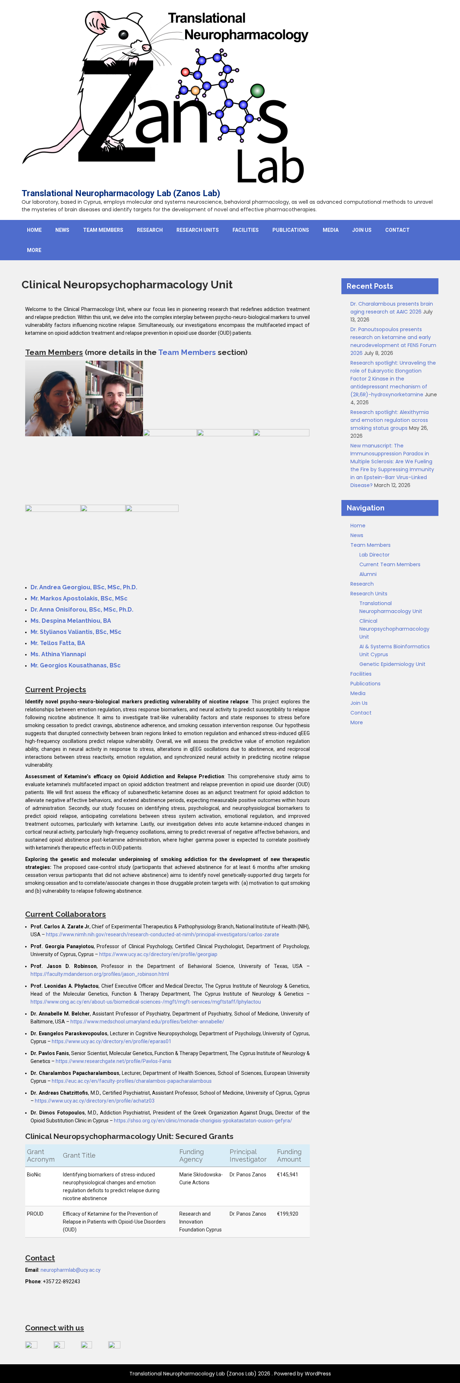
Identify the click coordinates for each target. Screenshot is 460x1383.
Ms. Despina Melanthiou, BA (71, 620)
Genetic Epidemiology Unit (392, 664)
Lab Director (374, 554)
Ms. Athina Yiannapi (58, 654)
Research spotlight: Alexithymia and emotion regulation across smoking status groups (389, 420)
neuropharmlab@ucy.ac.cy (71, 1270)
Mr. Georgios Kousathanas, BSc (76, 665)
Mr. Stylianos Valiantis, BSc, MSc (76, 632)
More (34, 250)
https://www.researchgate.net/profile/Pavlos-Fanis (113, 1061)
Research (150, 230)
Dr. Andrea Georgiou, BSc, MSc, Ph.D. (84, 587)
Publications (290, 230)
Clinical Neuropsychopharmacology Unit (394, 628)
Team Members (103, 230)
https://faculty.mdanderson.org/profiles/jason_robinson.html (100, 974)
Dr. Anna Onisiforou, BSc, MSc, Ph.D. (82, 609)
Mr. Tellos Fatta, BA (58, 643)
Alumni (368, 574)
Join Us (362, 230)
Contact (397, 230)
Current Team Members (389, 564)
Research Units (197, 230)
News (62, 230)
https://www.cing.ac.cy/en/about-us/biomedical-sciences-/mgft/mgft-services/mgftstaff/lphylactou (146, 1002)
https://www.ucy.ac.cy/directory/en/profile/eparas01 (111, 1041)
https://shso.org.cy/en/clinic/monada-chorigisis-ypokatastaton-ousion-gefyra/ (203, 1120)
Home (34, 230)
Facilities (246, 230)
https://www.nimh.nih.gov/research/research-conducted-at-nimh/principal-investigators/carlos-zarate (162, 934)
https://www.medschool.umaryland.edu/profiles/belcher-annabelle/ (147, 1021)
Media (331, 230)
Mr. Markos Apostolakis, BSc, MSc (79, 598)
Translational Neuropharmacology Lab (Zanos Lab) (121, 193)
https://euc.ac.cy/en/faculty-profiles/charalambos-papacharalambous (132, 1081)
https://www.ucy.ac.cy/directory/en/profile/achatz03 (95, 1101)
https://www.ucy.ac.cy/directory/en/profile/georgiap (158, 954)
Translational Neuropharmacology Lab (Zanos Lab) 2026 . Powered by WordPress (230, 1373)
